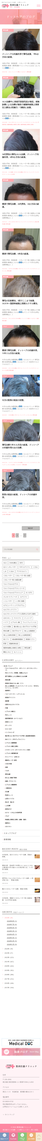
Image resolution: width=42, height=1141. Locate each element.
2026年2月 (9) (12, 941)
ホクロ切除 (7, 626)
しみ (4, 571)
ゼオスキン (7, 618)
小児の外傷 (8, 764)
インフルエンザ (9, 732)
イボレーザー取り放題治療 (12, 580)
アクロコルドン (22, 571)
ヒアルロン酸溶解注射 (11, 753)
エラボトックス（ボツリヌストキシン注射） (18, 750)
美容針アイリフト (10, 697)
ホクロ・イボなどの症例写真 (13, 812)
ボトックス (8, 725)
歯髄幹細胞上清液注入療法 (13, 124)
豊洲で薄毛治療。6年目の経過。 (16, 254)
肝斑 (4, 643)
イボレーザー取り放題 (22, 575)
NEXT (30, 528)
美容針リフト (30, 639)
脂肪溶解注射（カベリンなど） (14, 718)
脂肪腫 (7, 701)
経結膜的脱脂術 (17, 639)
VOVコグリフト (24, 567)
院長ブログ (8, 666)
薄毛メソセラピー (22, 71)
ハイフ (5, 622)
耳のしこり (8, 715)
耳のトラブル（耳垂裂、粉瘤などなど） (16, 673)
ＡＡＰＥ (11, 462)
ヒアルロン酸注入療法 (11, 746)
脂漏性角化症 (13, 643)
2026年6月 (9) (12, 928)
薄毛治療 (5, 30)
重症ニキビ (7, 652)
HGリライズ (24, 512)
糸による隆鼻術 (29, 631)
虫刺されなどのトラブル (12, 704)
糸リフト (6, 639)
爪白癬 (7, 791)
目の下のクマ (16, 631)
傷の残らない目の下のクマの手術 (25, 626)
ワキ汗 (7, 770)
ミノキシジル (34, 122)
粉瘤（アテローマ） (11, 781)
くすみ (35, 567)
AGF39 (15, 172)
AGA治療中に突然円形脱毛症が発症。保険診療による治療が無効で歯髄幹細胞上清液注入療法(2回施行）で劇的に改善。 (20, 105)
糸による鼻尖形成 (9, 635)
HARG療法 (20, 172)
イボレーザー (7, 575)
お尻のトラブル (9, 798)
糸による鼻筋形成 (24, 635)
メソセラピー (18, 464)
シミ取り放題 (19, 601)
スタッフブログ (10, 833)
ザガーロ (14, 122)
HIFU (21, 563)
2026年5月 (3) (12, 931)
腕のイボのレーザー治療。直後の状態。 (15, 889)
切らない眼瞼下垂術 (11, 777)
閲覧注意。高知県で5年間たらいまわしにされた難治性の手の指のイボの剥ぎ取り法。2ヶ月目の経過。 (17, 867)
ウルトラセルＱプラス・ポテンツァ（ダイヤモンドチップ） (21, 669)
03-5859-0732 (8, 1101)
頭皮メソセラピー (31, 318)
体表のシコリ (9, 722)
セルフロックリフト (10, 609)
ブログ (5, 326)
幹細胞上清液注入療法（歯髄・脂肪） (16, 819)
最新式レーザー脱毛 (11, 760)
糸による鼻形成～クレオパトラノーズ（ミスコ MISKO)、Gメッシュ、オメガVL (22, 687)
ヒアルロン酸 (15, 622)
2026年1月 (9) (12, 944)
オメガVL (29, 592)
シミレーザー (7, 601)
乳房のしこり (9, 795)
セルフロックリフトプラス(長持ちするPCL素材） (20, 614)
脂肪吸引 (7, 690)
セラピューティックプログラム (13, 605)
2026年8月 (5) (12, 921)
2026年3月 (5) (12, 938)
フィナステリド (26, 122)
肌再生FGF (8, 809)
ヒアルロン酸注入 (10, 711)
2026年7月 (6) (12, 924)
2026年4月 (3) (12, 934)
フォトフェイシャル (29, 622)
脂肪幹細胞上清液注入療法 (27, 124)
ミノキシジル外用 (10, 174)
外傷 (6, 708)
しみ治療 (7, 805)
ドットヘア (14, 71)
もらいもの (8, 729)
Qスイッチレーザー (9, 567)
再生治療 (6, 631)
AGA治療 (10, 172)
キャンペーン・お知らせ (12, 757)
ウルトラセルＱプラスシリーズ (13, 588)
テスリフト (17, 618)
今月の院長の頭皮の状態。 (13, 400)
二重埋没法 (8, 788)
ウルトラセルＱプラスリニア (13, 592)
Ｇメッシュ (17, 652)
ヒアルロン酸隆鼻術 (11, 784)
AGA (10, 71)
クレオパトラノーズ (10, 597)
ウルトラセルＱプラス (10, 584)
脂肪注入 (7, 823)
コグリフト (23, 597)
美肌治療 (7, 680)
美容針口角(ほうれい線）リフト (14, 683)
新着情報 (7, 839)
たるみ (11, 571)
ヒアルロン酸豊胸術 (11, 743)
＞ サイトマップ (8, 1115)
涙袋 (6, 767)
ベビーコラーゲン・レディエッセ (15, 694)
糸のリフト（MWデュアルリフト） (15, 739)
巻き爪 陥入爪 (9, 802)
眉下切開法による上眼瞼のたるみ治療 (16, 676)
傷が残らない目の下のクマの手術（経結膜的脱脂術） (20, 736)
